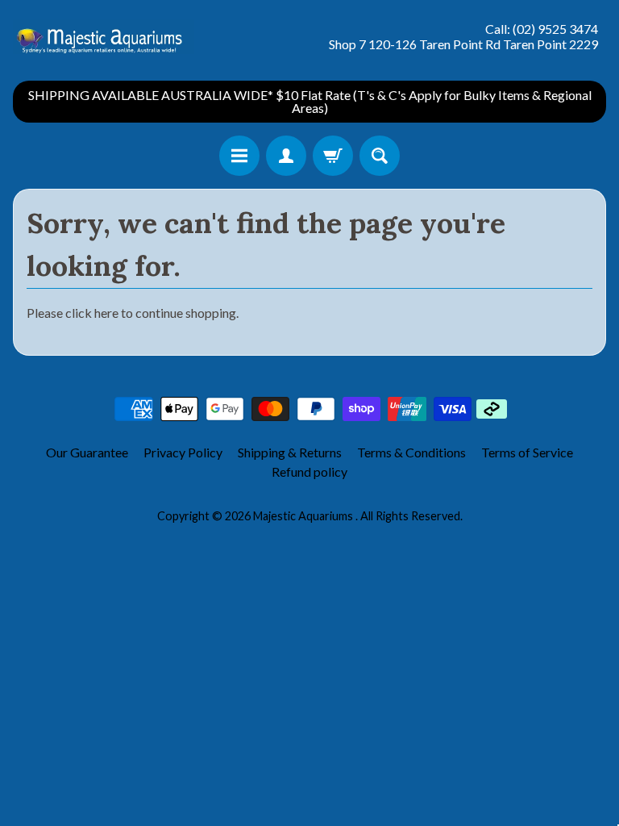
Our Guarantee (87, 452)
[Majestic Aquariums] (103, 36)
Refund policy (309, 471)
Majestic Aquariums (304, 516)
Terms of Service (527, 452)
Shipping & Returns (290, 452)
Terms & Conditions (411, 452)
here (106, 312)
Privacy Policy (182, 452)
